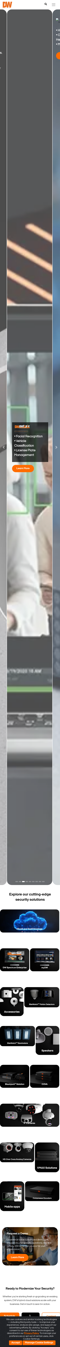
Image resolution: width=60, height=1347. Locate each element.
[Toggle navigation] (54, 5)
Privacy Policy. (31, 1333)
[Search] (46, 4)
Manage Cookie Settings (39, 1342)
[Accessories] (12, 1006)
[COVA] (44, 1084)
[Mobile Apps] (12, 1200)
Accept (15, 1342)
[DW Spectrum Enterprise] (14, 967)
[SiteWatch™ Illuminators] (17, 1045)
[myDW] (44, 967)
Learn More (23, 468)
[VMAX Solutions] (47, 1161)
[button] (3, 447)
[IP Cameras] (29, 1122)
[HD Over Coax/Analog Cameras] (17, 1161)
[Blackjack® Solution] (14, 1084)
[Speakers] (47, 1045)
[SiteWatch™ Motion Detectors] (41, 1006)
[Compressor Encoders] (42, 1200)
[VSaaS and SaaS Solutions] (29, 928)
